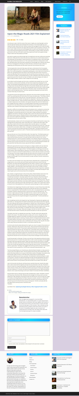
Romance (32, 375)
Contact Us (65, 1)
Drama (10, 290)
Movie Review (58, 1)
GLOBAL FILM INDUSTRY (14, 1)
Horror (31, 371)
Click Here (60, 16)
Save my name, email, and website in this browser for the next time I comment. (26, 344)
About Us (37, 1)
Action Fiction (33, 367)
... (19, 312)
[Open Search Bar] (70, 1)
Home (31, 1)
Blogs (42, 1)
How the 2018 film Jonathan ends (15, 291)
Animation (32, 365)
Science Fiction (33, 373)
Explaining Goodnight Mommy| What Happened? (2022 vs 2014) (31, 286)
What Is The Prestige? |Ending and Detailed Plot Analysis (20, 292)
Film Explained (48, 1)
